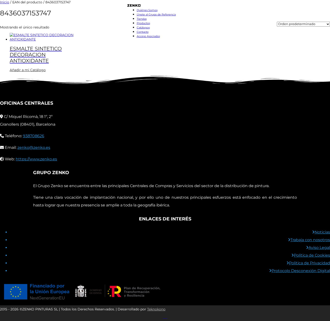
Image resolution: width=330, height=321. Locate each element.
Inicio (4, 2)
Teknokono (156, 309)
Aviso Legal (319, 247)
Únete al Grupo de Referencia (156, 14)
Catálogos (143, 27)
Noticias (322, 232)
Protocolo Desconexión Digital (301, 270)
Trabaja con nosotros (310, 240)
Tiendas (142, 18)
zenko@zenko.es (33, 147)
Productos (143, 23)
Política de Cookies (312, 255)
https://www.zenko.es (36, 159)
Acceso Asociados (148, 36)
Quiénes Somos (147, 10)
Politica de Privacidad (309, 263)
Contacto (143, 32)
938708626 (33, 136)
